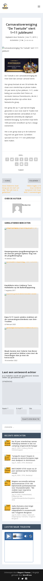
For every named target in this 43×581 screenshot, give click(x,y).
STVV (23, 463)
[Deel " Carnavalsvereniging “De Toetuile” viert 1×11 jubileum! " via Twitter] (12, 159)
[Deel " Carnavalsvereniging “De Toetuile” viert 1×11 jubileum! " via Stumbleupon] (16, 164)
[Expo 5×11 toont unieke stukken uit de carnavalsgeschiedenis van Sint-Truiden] (21, 304)
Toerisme (24, 517)
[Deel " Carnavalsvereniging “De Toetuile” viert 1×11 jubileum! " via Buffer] (35, 159)
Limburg (24, 448)
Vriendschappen (17, 450)
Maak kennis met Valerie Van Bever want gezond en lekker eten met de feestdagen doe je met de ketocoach (21, 354)
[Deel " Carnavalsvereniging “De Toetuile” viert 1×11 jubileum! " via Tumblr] (21, 159)
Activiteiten (14, 40)
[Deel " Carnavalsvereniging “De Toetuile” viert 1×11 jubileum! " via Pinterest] (26, 159)
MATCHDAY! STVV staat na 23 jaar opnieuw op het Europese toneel (24, 471)
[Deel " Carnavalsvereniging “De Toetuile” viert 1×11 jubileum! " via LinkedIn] (31, 159)
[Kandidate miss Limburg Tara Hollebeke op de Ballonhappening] (21, 272)
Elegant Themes (24, 572)
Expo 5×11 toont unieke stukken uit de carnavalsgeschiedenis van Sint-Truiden (21, 319)
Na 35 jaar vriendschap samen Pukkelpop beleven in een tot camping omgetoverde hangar (24, 443)
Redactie (21, 37)
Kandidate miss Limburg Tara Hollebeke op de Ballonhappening (20, 286)
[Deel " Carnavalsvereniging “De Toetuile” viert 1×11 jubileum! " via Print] (26, 164)
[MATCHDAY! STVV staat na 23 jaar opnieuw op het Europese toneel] (8, 470)
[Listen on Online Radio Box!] (30, 536)
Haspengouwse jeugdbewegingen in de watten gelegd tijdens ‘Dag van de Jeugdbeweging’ (21, 253)
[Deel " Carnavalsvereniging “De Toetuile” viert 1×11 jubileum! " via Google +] (16, 159)
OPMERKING (7, 381)
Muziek (30, 448)
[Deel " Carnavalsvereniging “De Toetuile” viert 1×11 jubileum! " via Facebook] (7, 159)
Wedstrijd (29, 463)
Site (30, 408)
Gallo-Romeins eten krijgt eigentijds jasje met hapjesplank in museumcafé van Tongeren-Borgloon (23, 509)
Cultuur (24, 515)
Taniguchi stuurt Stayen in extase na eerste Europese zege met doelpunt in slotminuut (25, 458)
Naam (5, 408)
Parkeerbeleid (26, 495)
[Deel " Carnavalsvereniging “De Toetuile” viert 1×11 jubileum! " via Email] (21, 164)
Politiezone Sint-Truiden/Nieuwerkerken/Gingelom (23, 497)
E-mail (19, 408)
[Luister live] (9, 536)
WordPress (27, 575)
